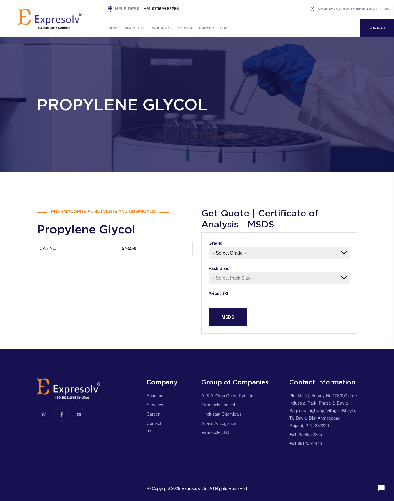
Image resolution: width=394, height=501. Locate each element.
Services (155, 404)
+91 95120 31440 (305, 443)
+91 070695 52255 (161, 8)
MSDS (228, 317)
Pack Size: (219, 268)
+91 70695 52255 (305, 434)
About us (155, 395)
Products (160, 28)
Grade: (215, 243)
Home (113, 28)
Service (185, 28)
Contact (377, 28)
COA (224, 28)
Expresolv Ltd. (195, 488)
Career (206, 28)
